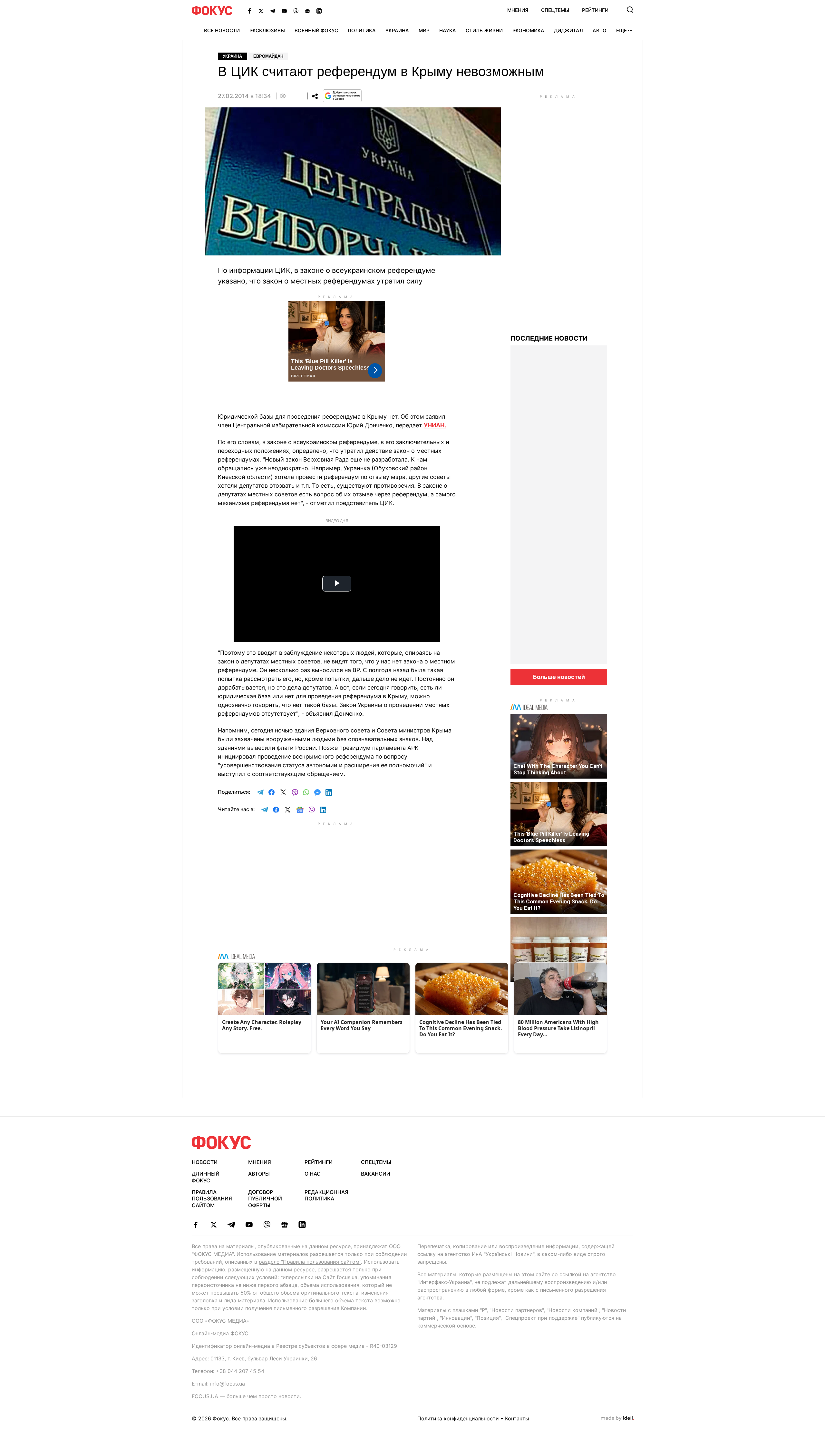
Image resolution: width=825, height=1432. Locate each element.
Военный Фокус (316, 30)
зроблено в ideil (617, 1418)
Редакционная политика (326, 1195)
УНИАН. (435, 425)
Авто (600, 30)
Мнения (517, 10)
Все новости (222, 30)
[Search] (630, 9)
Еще (621, 30)
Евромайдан (268, 56)
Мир (424, 30)
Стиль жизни (484, 30)
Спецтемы (555, 10)
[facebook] (196, 1224)
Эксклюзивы (267, 30)
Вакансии (375, 1173)
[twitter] (213, 1224)
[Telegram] (272, 11)
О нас (313, 1173)
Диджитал (568, 30)
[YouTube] (284, 11)
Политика (362, 30)
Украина (397, 30)
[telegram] (231, 1224)
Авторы (259, 1173)
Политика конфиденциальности (458, 1418)
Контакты (517, 1418)
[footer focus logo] (221, 1142)
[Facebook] (249, 11)
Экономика (528, 30)
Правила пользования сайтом (212, 1199)
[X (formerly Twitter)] (261, 11)
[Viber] (296, 11)
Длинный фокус (205, 1177)
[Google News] (307, 11)
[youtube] (249, 1224)
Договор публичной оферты (265, 1199)
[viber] (266, 1224)
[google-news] (284, 1224)
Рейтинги (595, 10)
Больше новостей (559, 676)
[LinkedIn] (319, 11)
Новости (205, 1162)
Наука (447, 30)
